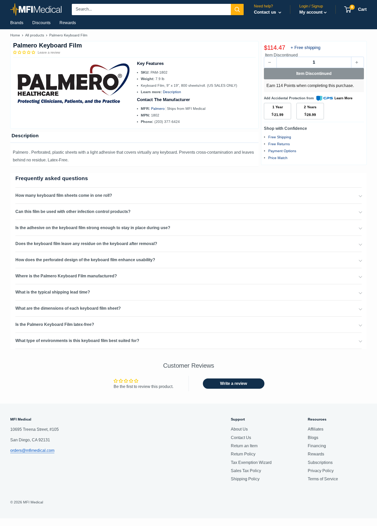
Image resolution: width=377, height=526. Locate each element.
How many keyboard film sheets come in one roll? (63, 195)
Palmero (158, 108)
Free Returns (279, 144)
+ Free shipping (305, 47)
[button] (24, 52)
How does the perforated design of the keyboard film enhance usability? (85, 260)
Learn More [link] (343, 98)
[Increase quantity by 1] (357, 62)
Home (15, 35)
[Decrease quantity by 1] (270, 62)
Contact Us (241, 437)
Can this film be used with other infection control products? (73, 211)
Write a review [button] (233, 383)
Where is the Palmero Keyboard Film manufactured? (66, 276)
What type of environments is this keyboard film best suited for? (77, 340)
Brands (16, 23)
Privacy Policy (321, 471)
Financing (317, 446)
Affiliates (315, 429)
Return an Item (244, 446)
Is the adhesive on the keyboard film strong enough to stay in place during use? (92, 228)
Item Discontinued (314, 73)
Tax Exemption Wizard (251, 462)
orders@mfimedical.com (32, 450)
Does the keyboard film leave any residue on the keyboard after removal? (86, 243)
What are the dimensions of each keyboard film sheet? (68, 308)
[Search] (237, 9)
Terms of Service (323, 479)
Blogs (313, 437)
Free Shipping (279, 137)
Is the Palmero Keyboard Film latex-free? (54, 324)
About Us (239, 429)
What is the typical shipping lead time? (52, 292)
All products (34, 35)
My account (311, 12)
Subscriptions (320, 462)
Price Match (277, 158)
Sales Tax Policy (246, 471)
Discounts (41, 23)
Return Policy (243, 454)
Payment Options (282, 151)
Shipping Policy (245, 479)
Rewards (67, 23)
